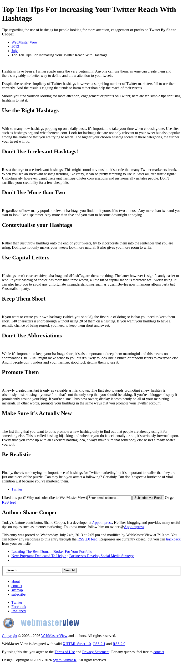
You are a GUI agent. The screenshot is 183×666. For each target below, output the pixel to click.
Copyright (9, 636)
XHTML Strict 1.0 (77, 644)
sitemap (17, 590)
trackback (173, 539)
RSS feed (9, 502)
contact (16, 586)
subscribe (18, 594)
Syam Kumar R (64, 660)
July (14, 51)
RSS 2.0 (119, 644)
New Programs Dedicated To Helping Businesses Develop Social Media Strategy (72, 556)
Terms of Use (65, 652)
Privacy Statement (95, 652)
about (15, 581)
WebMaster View (24, 42)
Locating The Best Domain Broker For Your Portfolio (51, 551)
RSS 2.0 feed (87, 539)
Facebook (18, 607)
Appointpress (102, 522)
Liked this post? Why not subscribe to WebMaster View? (44, 498)
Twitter (16, 489)
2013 (15, 46)
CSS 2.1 (99, 644)
